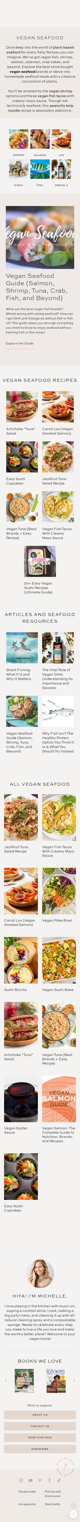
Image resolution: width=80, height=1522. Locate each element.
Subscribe (40, 1449)
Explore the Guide (20, 343)
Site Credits (52, 1504)
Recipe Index (27, 1491)
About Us (40, 1414)
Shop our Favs (40, 1437)
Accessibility (27, 1504)
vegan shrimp (60, 91)
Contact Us (39, 1426)
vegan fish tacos (52, 95)
